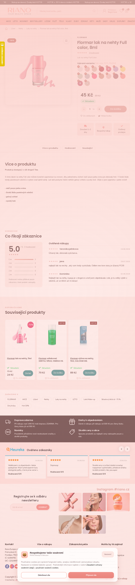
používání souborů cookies (47, 568)
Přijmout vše (91, 575)
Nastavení (107, 554)
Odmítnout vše (44, 575)
